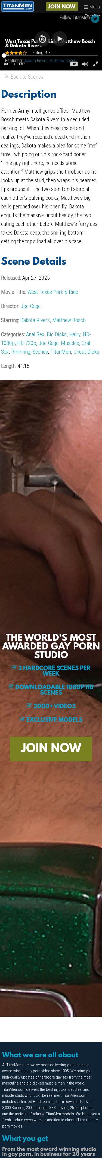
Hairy (74, 334)
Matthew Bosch (69, 320)
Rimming (20, 352)
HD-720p (26, 343)
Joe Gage (31, 306)
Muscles (70, 343)
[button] (42, 38)
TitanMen (60, 352)
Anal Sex (35, 334)
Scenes (40, 352)
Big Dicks (57, 334)
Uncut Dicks (86, 352)
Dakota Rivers (35, 320)
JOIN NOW (61, 7)
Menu (94, 7)
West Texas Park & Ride (52, 292)
